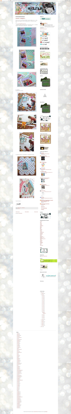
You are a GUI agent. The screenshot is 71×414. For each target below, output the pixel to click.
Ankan (41, 223)
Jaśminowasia (42, 232)
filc (17, 353)
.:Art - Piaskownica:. (44, 162)
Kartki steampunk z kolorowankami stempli (46, 169)
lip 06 (43, 314)
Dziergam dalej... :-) (47, 185)
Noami (41, 241)
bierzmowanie (19, 339)
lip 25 (43, 302)
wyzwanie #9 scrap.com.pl (22, 23)
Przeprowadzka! (43, 204)
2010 (41, 326)
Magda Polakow (42, 237)
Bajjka (41, 227)
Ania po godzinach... (44, 184)
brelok (18, 342)
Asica (41, 226)
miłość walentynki (19, 370)
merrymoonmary (36, 411)
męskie (18, 367)
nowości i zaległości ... (21, 18)
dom (17, 350)
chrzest (18, 346)
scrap (18, 208)
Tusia (41, 243)
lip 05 (43, 315)
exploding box (19, 352)
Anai (40, 222)
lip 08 (43, 310)
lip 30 (43, 296)
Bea (40, 228)
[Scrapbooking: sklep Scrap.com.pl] (43, 256)
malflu (46, 23)
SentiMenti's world (43, 171)
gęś (17, 357)
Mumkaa (41, 240)
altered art (18, 335)
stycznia (43, 325)
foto (17, 354)
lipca (42, 294)
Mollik (41, 239)
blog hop (18, 341)
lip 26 (43, 301)
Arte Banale (41, 225)
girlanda (18, 358)
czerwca (43, 319)
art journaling (19, 337)
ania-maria (42, 197)
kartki (18, 362)
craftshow (18, 347)
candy (18, 344)
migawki (18, 368)
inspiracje (18, 360)
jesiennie (18, 361)
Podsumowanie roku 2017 (48, 191)
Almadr (41, 221)
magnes (18, 366)
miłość (18, 369)
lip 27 (43, 300)
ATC (17, 338)
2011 (41, 292)
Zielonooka (41, 245)
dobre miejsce (19, 349)
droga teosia (43, 206)
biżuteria (18, 340)
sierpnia (43, 293)
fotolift (18, 356)
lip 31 (43, 295)
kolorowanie (18, 363)
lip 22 (43, 303)
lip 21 (43, 304)
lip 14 (43, 308)
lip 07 (43, 311)
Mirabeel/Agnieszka (42, 238)
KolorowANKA (43, 168)
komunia (18, 364)
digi (17, 348)
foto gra (18, 355)
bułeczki (18, 343)
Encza (41, 230)
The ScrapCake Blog (44, 208)
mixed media (19, 371)
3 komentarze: (23, 207)
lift (17, 365)
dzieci (18, 351)
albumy (18, 334)
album (18, 333)
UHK (40, 244)
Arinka (18, 336)
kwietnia (43, 321)
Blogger (46, 411)
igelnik (18, 359)
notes (18, 374)
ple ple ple (18, 375)
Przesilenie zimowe (47, 156)
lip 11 (43, 309)
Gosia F (41, 231)
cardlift (18, 345)
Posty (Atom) (20, 213)
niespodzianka (19, 373)
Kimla (41, 235)
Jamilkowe (42, 209)
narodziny (18, 372)
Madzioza (41, 236)
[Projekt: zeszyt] (44, 149)
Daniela (41, 229)
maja (42, 320)
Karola (41, 234)
